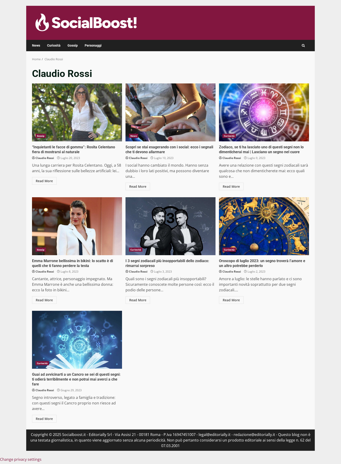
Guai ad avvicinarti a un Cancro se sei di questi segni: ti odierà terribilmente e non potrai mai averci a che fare (77, 340)
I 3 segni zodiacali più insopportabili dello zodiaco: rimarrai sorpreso (170, 226)
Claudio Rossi (44, 158)
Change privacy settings (21, 459)
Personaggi (93, 45)
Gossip (73, 45)
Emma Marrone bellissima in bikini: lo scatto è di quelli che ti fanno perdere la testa (77, 226)
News (36, 45)
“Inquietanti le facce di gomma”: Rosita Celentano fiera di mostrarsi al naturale (77, 112)
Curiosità (54, 45)
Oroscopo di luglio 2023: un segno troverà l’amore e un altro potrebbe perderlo (264, 226)
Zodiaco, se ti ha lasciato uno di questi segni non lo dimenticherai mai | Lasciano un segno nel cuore (264, 112)
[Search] (303, 45)
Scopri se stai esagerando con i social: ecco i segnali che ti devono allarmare (170, 112)
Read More (44, 181)
